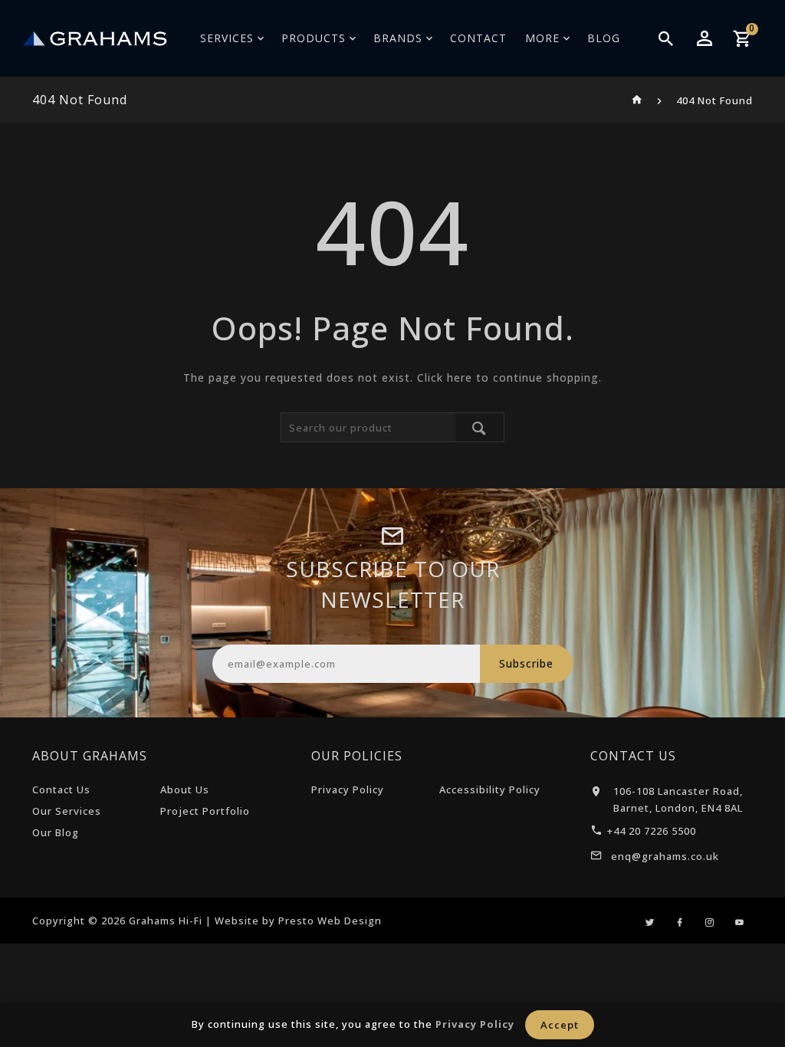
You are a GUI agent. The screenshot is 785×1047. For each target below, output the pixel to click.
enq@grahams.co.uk (665, 856)
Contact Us (61, 789)
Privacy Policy (347, 789)
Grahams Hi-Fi (165, 920)
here (459, 377)
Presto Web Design (330, 920)
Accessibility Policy (489, 789)
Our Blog (55, 832)
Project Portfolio (205, 811)
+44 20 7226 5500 (651, 831)
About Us (184, 789)
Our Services (66, 811)
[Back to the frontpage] (637, 100)
